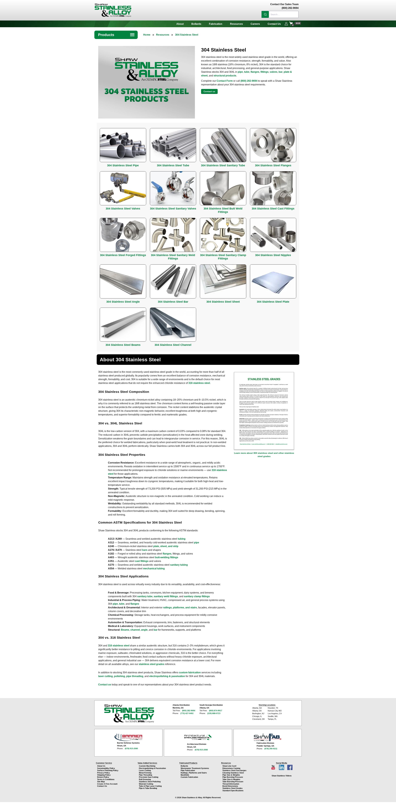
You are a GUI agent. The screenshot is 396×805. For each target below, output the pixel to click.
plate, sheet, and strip (165, 546)
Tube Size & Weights (231, 779)
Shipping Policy (104, 775)
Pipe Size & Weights (231, 775)
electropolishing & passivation (167, 676)
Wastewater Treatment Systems (195, 768)
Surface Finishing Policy (107, 770)
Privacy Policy (103, 773)
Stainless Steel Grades (232, 788)
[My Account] (286, 23)
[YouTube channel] (273, 766)
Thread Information (230, 784)
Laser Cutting (145, 770)
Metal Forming (145, 773)
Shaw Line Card (229, 766)
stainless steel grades (151, 664)
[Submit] (265, 14)
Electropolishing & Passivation (152, 768)
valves (273, 72)
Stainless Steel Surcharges (234, 770)
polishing (119, 676)
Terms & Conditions (105, 779)
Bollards (196, 24)
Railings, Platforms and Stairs (194, 773)
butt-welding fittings (166, 557)
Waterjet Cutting (146, 784)
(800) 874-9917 (215, 711)
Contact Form (225, 81)
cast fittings (141, 561)
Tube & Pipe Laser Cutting (150, 786)
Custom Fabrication (189, 777)
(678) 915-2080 (131, 748)
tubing (181, 538)
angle (144, 629)
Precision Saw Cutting (148, 777)
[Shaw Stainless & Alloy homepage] (129, 713)
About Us (101, 766)
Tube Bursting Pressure (232, 782)
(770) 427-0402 (187, 713)
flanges (255, 72)
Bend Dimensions (230, 786)
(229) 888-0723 (213, 713)
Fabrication (215, 24)
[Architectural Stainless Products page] (198, 737)
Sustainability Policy (106, 768)
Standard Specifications (232, 791)
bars (144, 550)
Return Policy (103, 777)
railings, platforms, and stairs (180, 607)
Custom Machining (147, 766)
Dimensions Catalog (231, 768)
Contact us (209, 91)
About (180, 24)
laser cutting (105, 676)
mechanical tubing (154, 568)
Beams (125, 629)
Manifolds (185, 775)
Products (116, 35)
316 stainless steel (199, 383)
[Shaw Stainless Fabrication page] (267, 737)
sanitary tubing (179, 564)
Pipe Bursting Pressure (232, 777)
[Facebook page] (290, 766)
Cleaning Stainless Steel (233, 773)
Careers (255, 24)
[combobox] (280, 14)
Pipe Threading (145, 775)
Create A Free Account (107, 784)
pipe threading (134, 676)
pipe (240, 72)
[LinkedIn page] (282, 766)
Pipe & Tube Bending (148, 788)
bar (280, 72)
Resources (236, 24)
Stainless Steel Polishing (150, 782)
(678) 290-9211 (270, 749)
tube (246, 72)
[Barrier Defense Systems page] (128, 737)
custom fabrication (190, 672)
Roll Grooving (145, 779)
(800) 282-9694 (249, 81)
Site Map (101, 782)
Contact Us (274, 24)
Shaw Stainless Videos (282, 776)
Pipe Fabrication (188, 770)
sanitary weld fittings (166, 596)
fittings (264, 72)
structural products (225, 75)
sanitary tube (145, 596)
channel (135, 629)
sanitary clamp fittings (197, 596)
